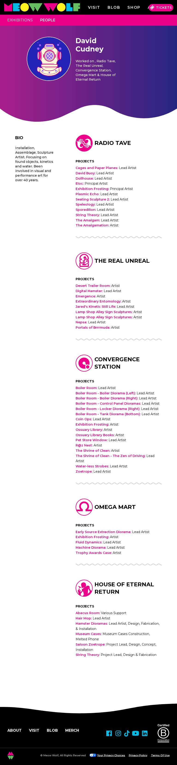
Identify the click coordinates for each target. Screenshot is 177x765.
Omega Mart (115, 507)
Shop (133, 7)
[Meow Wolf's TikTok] (127, 733)
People (47, 20)
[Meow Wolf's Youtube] (135, 733)
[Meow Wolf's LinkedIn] (144, 733)
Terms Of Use (160, 755)
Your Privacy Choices (111, 755)
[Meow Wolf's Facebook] (109, 733)
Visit (94, 7)
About (14, 730)
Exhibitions (20, 20)
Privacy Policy (138, 755)
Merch (72, 730)
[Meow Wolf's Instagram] (118, 733)
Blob (114, 7)
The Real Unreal (122, 260)
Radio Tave (112, 143)
